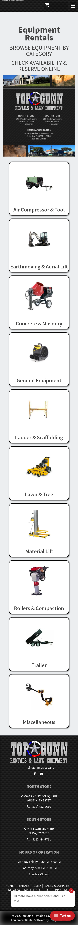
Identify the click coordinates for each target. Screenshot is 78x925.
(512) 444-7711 (41, 839)
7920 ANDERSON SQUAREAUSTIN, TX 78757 (41, 798)
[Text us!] (62, 917)
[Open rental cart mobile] (56, 6)
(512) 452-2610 (41, 806)
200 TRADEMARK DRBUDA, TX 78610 (40, 831)
